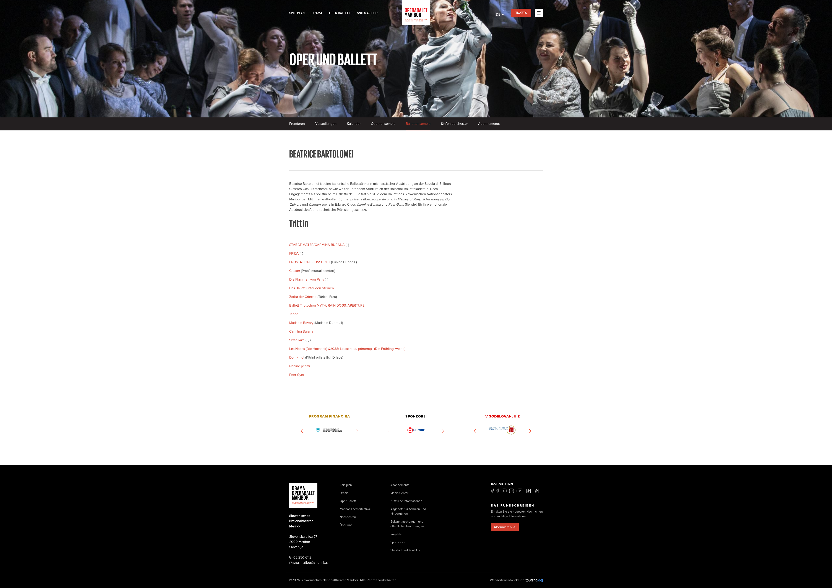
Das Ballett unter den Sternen (311, 288)
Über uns (346, 525)
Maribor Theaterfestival (355, 509)
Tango (293, 314)
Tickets (521, 13)
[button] (302, 431)
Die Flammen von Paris (307, 279)
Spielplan (297, 13)
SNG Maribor (367, 13)
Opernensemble (383, 124)
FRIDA (294, 253)
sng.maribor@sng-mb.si (310, 562)
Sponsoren (397, 542)
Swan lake (297, 340)
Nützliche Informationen (406, 501)
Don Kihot (297, 357)
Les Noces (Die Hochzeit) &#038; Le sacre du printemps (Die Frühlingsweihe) (347, 349)
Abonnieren (503, 527)
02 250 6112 (302, 557)
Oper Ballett (339, 13)
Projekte (395, 534)
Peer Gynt (296, 375)
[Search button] (448, 13)
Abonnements (489, 124)
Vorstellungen (325, 124)
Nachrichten (348, 517)
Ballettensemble (418, 124)
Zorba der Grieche (303, 297)
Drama (317, 13)
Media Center (399, 493)
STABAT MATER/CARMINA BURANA (317, 245)
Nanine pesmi (299, 366)
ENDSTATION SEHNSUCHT (310, 262)
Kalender (354, 124)
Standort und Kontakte (405, 550)
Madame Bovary (301, 323)
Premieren (297, 124)
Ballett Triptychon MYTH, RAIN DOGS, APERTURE (326, 305)
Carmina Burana (301, 331)
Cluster (295, 271)
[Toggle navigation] (539, 13)
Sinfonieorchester (454, 124)
